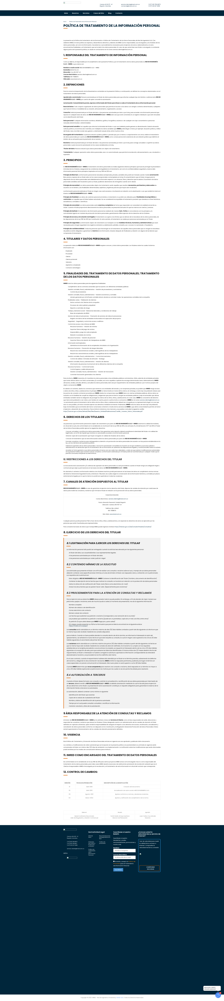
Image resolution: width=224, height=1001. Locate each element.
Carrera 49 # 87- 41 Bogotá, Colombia (72, 837)
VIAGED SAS (119, 997)
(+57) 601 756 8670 (72, 841)
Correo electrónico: (120, 855)
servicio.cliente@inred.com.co (149, 400)
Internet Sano (90, 836)
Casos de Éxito (98, 13)
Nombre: (116, 848)
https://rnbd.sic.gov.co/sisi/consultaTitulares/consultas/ (133, 527)
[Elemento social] (148, 13)
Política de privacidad (102, 842)
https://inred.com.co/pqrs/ (78, 626)
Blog (109, 13)
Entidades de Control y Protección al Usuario (91, 844)
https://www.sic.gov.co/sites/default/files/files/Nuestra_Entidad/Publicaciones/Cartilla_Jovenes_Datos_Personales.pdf (102, 411)
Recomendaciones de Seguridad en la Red (104, 837)
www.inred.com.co (115, 514)
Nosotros (75, 13)
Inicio (66, 13)
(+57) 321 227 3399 (72, 845)
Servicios (86, 13)
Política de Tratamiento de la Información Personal (91, 852)
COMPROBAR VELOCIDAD (150, 868)
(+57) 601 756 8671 (72, 843)
